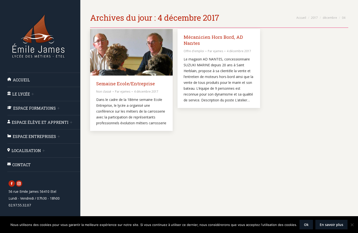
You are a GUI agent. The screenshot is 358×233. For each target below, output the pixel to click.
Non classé (103, 91)
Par (122, 91)
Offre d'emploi (194, 51)
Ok (306, 224)
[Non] (351, 224)
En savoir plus (331, 224)
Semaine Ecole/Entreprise (125, 83)
